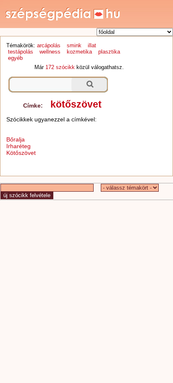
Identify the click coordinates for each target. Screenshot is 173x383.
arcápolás (48, 45)
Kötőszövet (21, 152)
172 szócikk (60, 67)
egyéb (15, 58)
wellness (49, 52)
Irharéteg (18, 146)
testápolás (20, 52)
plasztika (109, 52)
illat (92, 45)
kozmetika (79, 52)
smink (74, 45)
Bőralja (15, 139)
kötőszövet (76, 104)
